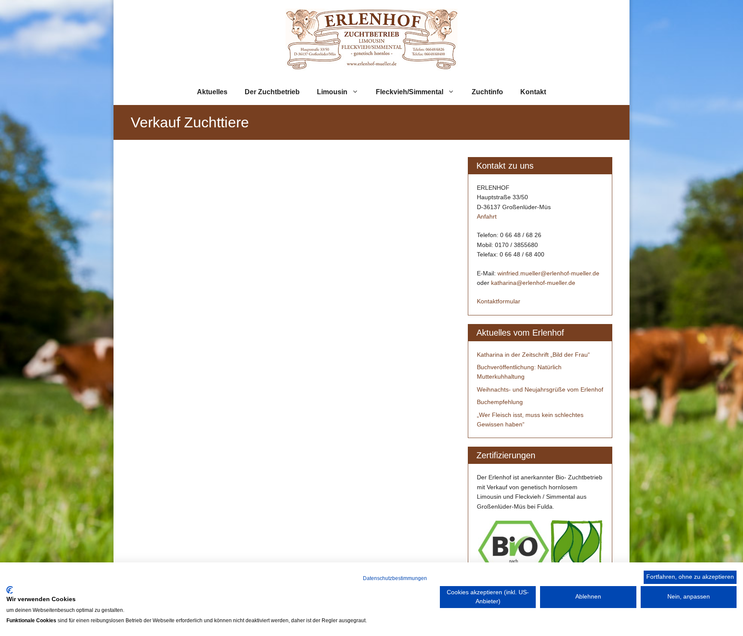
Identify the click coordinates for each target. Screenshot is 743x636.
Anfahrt (487, 216)
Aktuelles (212, 92)
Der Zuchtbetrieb (272, 92)
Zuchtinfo (487, 92)
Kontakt (533, 92)
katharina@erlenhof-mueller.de (533, 282)
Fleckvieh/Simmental (409, 92)
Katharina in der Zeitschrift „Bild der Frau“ (533, 354)
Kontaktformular (498, 301)
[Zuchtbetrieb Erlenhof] (371, 39)
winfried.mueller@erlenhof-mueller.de (548, 273)
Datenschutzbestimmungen (395, 578)
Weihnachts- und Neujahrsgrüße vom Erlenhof (540, 389)
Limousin (332, 92)
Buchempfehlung (500, 401)
